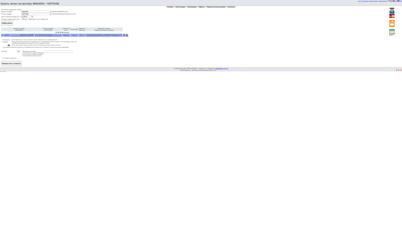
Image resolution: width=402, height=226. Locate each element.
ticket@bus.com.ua (222, 68)
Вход (359, 1)
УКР (391, 1)
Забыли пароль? (383, 1)
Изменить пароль (373, 1)
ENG (400, 1)
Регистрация (365, 1)
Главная (170, 7)
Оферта (202, 7)
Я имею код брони (10, 58)
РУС (395, 1)
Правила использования (216, 7)
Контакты (231, 7)
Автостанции (181, 7)
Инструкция (192, 7)
